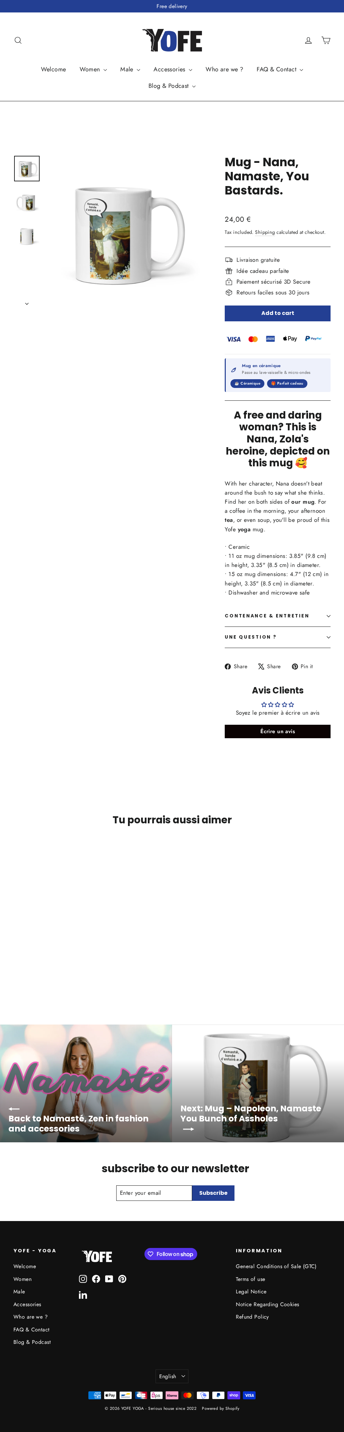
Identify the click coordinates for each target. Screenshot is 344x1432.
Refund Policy (252, 1317)
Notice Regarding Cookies (267, 1304)
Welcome (53, 69)
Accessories (170, 69)
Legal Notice (251, 1291)
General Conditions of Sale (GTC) (276, 1266)
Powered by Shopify (220, 1408)
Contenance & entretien (267, 616)
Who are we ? (224, 69)
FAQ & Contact (277, 69)
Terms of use (250, 1279)
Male (127, 69)
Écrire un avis (277, 731)
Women (91, 69)
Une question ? (250, 637)
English (167, 1376)
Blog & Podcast (169, 85)
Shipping (265, 232)
